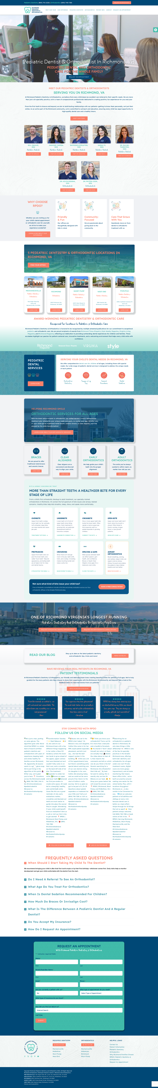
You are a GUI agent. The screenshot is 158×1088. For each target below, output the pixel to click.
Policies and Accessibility (31, 1084)
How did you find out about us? (47, 1007)
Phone (82, 981)
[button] (155, 29)
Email (37, 981)
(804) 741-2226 (44, 3)
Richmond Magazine (46, 334)
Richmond (85, 1054)
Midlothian (56, 1051)
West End (56, 1056)
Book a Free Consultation (112, 587)
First (36, 966)
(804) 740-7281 (66, 3)
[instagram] (31, 1056)
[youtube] (38, 1056)
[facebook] (25, 1056)
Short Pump (57, 1054)
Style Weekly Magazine (109, 331)
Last (81, 966)
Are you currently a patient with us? (49, 990)
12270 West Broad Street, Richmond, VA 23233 (45, 1080)
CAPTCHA (39, 1015)
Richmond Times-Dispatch (91, 331)
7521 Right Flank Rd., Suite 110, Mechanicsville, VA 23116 (51, 1074)
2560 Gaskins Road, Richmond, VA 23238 (42, 1082)
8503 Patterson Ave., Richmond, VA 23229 (42, 1078)
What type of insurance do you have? (49, 998)
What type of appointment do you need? (95, 990)
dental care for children (88, 363)
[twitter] (28, 1056)
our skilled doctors (73, 418)
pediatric (30, 331)
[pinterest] (35, 1056)
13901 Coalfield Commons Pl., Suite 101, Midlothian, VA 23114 (49, 1076)
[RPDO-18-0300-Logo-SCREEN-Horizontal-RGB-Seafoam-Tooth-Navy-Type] (33, 7)
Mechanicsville (58, 1049)
